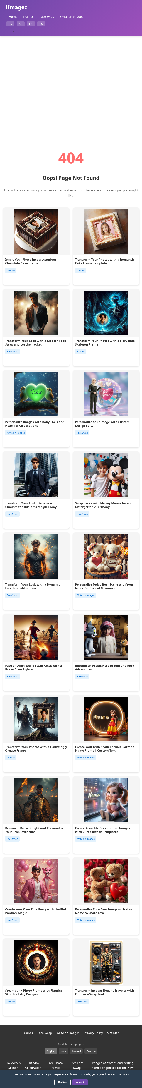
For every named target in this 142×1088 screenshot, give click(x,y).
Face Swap (47, 17)
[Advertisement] (71, 83)
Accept (80, 1082)
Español (76, 1051)
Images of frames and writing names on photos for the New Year (113, 1067)
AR (20, 24)
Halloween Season (13, 1065)
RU (41, 24)
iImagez (16, 7)
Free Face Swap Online (77, 1067)
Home (13, 17)
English (51, 1051)
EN (10, 24)
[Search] (12, 30)
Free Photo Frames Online (55, 1067)
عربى (64, 1051)
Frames (28, 17)
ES (31, 24)
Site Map (113, 1033)
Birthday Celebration (33, 1065)
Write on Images (71, 17)
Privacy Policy (93, 1033)
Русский (91, 1051)
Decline (62, 1082)
